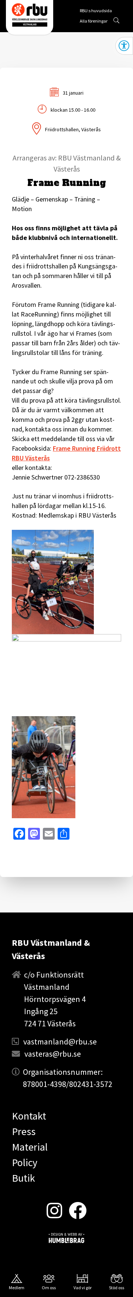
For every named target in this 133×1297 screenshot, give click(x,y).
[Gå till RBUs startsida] (29, 15)
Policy (24, 1162)
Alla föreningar (94, 21)
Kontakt (29, 1115)
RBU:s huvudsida (96, 12)
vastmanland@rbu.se (60, 1041)
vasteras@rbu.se (52, 1054)
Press (23, 1131)
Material (30, 1147)
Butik (23, 1178)
